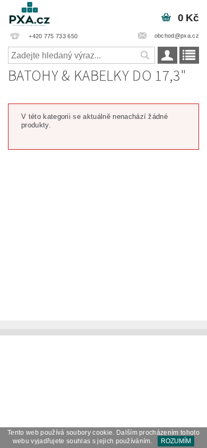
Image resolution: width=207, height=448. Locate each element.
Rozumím (176, 441)
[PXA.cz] (29, 14)
